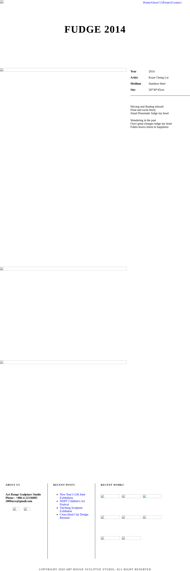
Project (167, 2)
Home (147, 2)
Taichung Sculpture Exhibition (71, 509)
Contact (177, 2)
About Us (157, 2)
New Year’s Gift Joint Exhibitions (72, 496)
